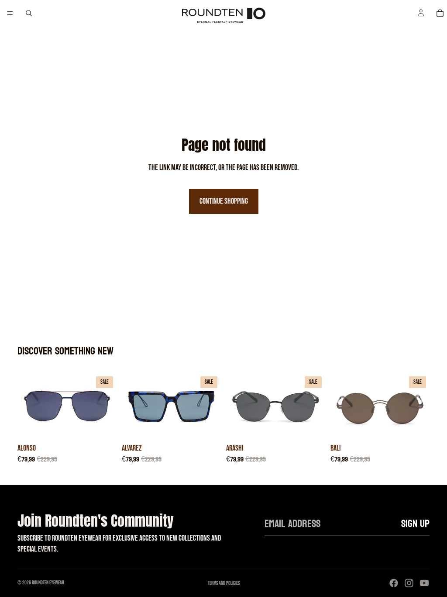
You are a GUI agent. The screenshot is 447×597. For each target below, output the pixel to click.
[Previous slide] (27, 406)
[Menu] (10, 13)
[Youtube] (424, 583)
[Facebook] (394, 583)
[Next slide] (107, 406)
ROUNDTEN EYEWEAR (48, 583)
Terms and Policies (224, 583)
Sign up (415, 523)
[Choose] (103, 426)
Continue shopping (223, 201)
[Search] (28, 13)
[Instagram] (409, 583)
